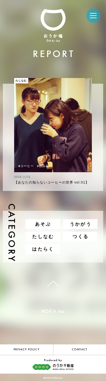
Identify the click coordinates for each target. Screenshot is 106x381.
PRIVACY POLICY (27, 349)
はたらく (43, 249)
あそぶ (43, 224)
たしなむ (43, 236)
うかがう (81, 224)
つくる (81, 236)
